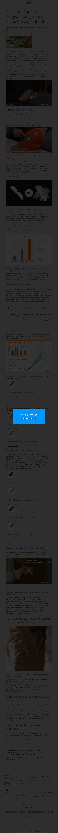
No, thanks (33, 418)
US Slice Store (31, 415)
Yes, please (25, 418)
